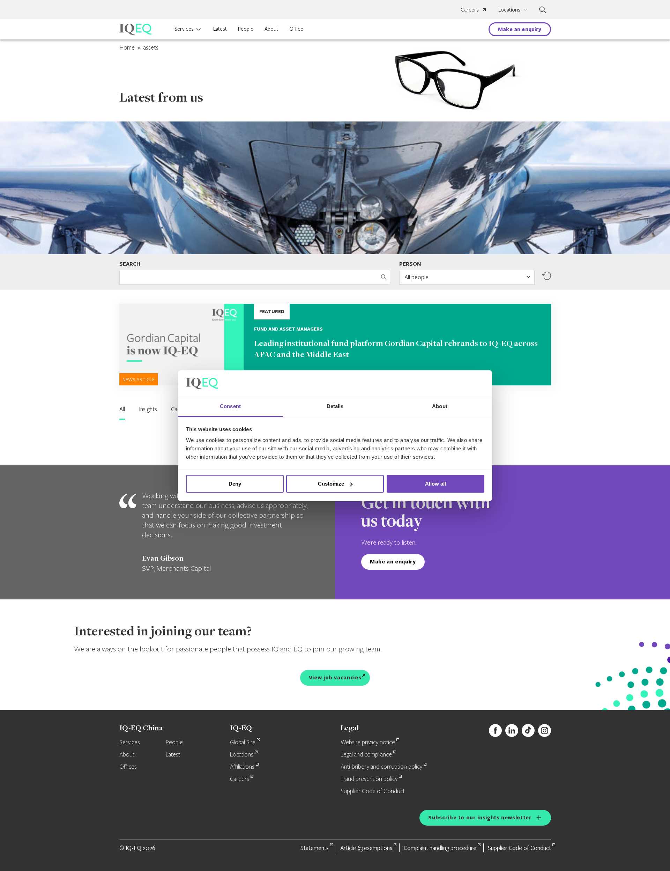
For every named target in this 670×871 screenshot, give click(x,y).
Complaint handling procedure (440, 848)
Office (296, 28)
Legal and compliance (366, 754)
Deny (235, 484)
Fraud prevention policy (369, 779)
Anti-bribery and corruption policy (381, 766)
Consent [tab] (230, 406)
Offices (128, 766)
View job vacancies (335, 677)
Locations (241, 754)
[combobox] (467, 277)
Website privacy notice (368, 742)
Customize (331, 484)
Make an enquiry (519, 29)
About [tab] (439, 406)
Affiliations (242, 766)
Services (184, 28)
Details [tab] (335, 406)
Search (129, 263)
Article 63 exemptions (366, 848)
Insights (148, 409)
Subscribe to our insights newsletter (479, 817)
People (245, 28)
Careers (470, 9)
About (271, 28)
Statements (314, 848)
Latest (220, 28)
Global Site (242, 742)
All (122, 409)
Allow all (435, 484)
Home (127, 47)
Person (410, 263)
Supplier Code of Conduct (373, 791)
